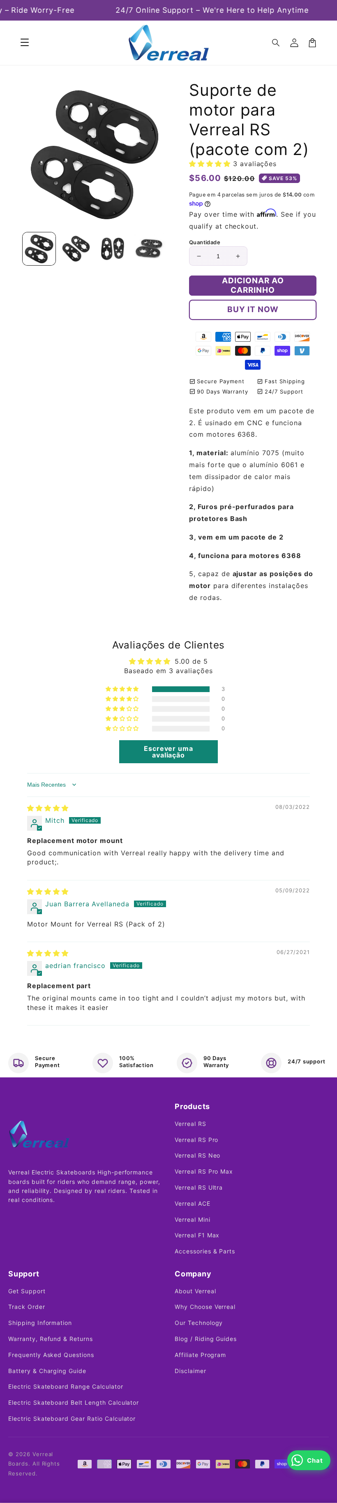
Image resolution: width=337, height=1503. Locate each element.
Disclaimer (190, 1370)
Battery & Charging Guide (47, 1370)
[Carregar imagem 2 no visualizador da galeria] (76, 248)
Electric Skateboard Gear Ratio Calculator (72, 1418)
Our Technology (199, 1322)
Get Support (27, 1291)
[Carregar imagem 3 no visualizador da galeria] (112, 248)
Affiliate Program (200, 1354)
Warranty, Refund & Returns (50, 1338)
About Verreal (195, 1291)
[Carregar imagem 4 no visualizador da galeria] (149, 248)
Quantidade (204, 242)
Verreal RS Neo (197, 1155)
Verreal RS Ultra (199, 1187)
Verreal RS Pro (196, 1139)
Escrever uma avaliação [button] (169, 751)
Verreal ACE (192, 1203)
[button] (276, 43)
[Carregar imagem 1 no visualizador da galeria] (39, 248)
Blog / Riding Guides (206, 1338)
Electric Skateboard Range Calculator (65, 1386)
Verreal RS (190, 1123)
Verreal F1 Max (197, 1235)
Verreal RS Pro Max (204, 1171)
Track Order (26, 1306)
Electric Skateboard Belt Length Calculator (73, 1402)
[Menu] (25, 43)
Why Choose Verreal (205, 1306)
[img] (48, 808)
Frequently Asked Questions (51, 1354)
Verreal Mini (192, 1219)
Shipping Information (40, 1322)
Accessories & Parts (205, 1251)
